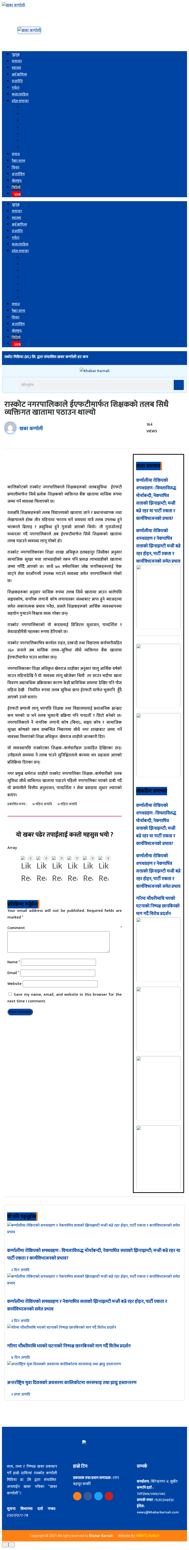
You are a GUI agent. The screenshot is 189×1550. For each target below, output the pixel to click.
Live (18, 194)
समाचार (17, 61)
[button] (9, 384)
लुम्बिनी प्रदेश (31, 134)
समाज (16, 154)
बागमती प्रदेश (31, 121)
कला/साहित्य (20, 94)
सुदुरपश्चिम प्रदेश (33, 147)
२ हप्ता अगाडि (20, 1394)
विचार (15, 167)
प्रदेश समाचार (20, 101)
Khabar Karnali (101, 1536)
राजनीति (17, 81)
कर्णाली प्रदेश (31, 140)
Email (13, 973)
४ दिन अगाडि (20, 1357)
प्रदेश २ (27, 114)
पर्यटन (15, 87)
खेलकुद (17, 180)
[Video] (77, 1496)
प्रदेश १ (27, 107)
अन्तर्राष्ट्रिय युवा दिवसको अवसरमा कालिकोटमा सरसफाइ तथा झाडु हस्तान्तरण (72, 1382)
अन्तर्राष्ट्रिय (18, 174)
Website (14, 983)
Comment (64, 928)
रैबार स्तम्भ (18, 161)
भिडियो (16, 187)
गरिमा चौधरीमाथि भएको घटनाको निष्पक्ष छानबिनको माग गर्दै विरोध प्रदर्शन (158, 906)
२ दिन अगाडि (20, 1270)
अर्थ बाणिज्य (19, 74)
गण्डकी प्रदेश (31, 127)
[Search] (179, 385)
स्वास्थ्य (16, 68)
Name (13, 962)
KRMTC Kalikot (148, 1536)
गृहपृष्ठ (15, 54)
